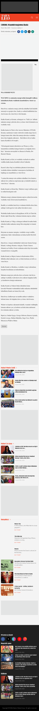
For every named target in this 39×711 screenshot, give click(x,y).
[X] (22, 31)
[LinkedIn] (25, 31)
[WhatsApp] (32, 31)
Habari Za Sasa (6, 444)
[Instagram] (25, 639)
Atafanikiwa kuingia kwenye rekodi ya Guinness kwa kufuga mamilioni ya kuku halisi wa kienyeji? (26, 664)
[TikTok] (14, 639)
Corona (4, 326)
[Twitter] (8, 639)
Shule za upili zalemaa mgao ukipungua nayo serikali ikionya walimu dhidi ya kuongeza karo (26, 694)
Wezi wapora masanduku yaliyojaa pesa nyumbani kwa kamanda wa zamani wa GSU (26, 648)
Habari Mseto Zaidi (8, 368)
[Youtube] (19, 639)
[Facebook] (18, 31)
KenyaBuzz (5, 519)
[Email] (29, 31)
